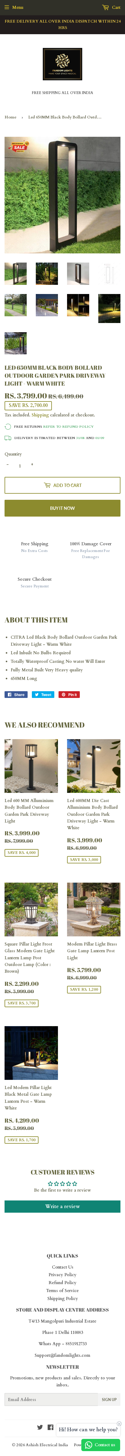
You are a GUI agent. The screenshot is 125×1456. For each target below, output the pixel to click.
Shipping (40, 415)
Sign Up (109, 1399)
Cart (115, 7)
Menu (17, 7)
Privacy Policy (62, 1275)
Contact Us (62, 1267)
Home (10, 117)
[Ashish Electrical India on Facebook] (50, 1428)
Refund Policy (62, 1283)
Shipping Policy (62, 1299)
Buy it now (62, 508)
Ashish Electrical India (47, 1445)
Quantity (13, 454)
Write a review (62, 1206)
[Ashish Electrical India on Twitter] (40, 1428)
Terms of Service (62, 1291)
